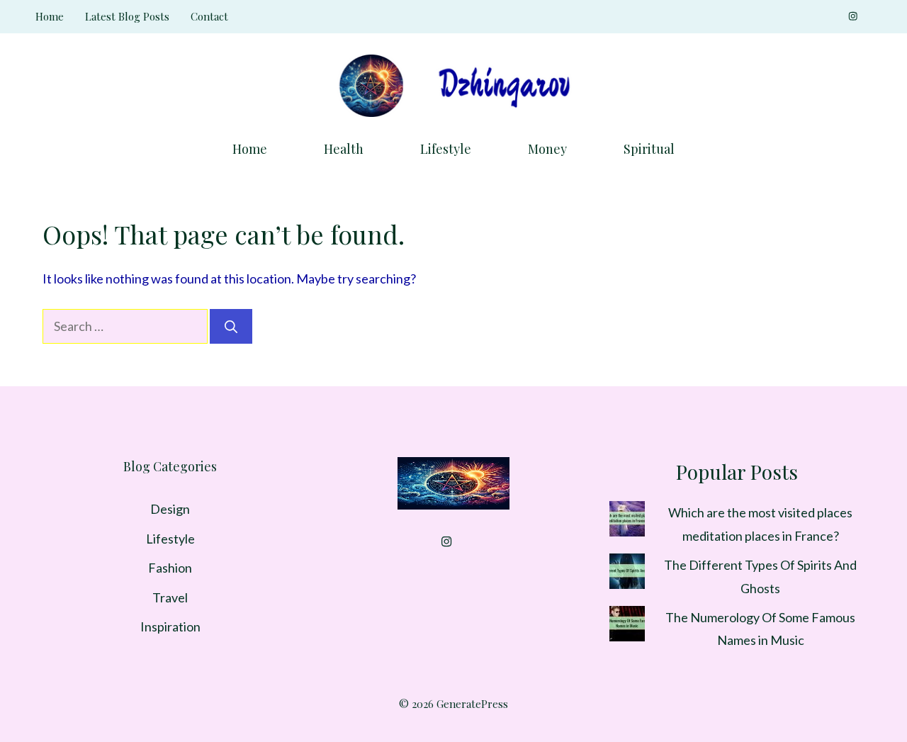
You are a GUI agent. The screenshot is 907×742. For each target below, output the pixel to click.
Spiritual (649, 148)
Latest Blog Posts (127, 16)
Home (49, 16)
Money (547, 148)
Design (170, 509)
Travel (170, 597)
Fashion (170, 567)
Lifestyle (445, 148)
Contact (209, 16)
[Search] (231, 326)
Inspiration (170, 626)
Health (344, 148)
